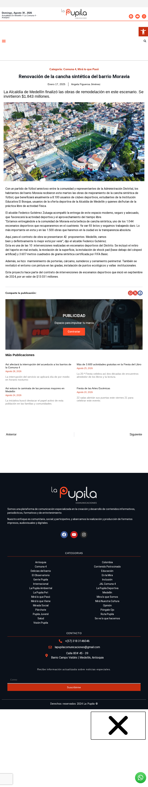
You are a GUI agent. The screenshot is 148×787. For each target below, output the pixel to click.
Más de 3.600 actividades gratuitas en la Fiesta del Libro (109, 364)
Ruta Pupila (107, 614)
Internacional (40, 583)
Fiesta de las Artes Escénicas (93, 388)
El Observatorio (41, 575)
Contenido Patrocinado (107, 566)
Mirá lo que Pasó (88, 69)
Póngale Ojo (107, 609)
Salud (41, 618)
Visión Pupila (40, 622)
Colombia (107, 562)
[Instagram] (144, 16)
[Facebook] (131, 16)
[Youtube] (137, 16)
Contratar (74, 331)
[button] (143, 31)
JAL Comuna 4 (107, 583)
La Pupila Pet (40, 592)
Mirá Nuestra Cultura (107, 601)
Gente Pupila (40, 579)
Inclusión (107, 579)
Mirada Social (41, 605)
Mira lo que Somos (107, 596)
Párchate (40, 609)
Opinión (107, 605)
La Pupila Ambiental (40, 588)
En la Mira (107, 575)
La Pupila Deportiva (107, 588)
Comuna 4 (69, 69)
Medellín (107, 592)
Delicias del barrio (41, 570)
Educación (107, 570)
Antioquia (40, 562)
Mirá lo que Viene (41, 601)
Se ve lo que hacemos (107, 618)
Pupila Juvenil (41, 614)
